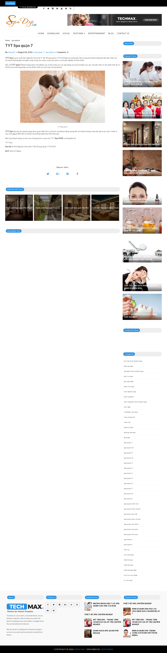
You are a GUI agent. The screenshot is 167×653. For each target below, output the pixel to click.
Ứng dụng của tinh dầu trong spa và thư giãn (141, 229)
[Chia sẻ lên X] (48, 174)
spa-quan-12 (128, 458)
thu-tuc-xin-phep (130, 575)
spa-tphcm (16, 40)
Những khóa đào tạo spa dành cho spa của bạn (141, 83)
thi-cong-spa (129, 555)
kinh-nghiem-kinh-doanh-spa (135, 402)
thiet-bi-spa (128, 560)
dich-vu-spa (128, 376)
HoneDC (12, 52)
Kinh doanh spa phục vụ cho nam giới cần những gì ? (140, 171)
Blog (111, 33)
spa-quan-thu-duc (131, 534)
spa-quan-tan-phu (131, 529)
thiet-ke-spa (128, 565)
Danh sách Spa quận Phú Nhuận (141, 144)
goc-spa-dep (128, 381)
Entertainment (96, 33)
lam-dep (127, 407)
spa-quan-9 (128, 499)
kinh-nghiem (129, 397)
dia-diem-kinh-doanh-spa (133, 371)
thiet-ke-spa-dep (130, 570)
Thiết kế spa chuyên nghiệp (98, 614)
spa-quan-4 (128, 473)
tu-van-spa (128, 580)
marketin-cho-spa (131, 412)
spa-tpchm (128, 539)
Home (41, 33)
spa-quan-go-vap (130, 514)
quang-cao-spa (129, 432)
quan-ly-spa (128, 427)
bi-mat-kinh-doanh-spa (133, 361)
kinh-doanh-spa (130, 392)
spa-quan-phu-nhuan (132, 519)
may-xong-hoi (129, 417)
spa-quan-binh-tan (131, 504)
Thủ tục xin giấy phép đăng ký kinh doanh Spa (140, 286)
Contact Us (123, 33)
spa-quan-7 (40, 52)
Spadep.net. (80, 649)
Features (78, 33)
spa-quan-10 (128, 448)
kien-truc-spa (129, 386)
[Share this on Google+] (57, 174)
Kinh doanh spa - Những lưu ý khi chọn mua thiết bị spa (140, 258)
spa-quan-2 (128, 463)
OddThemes (107, 649)
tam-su (127, 550)
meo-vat (127, 422)
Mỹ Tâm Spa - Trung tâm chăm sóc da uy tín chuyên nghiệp (140, 114)
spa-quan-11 (128, 453)
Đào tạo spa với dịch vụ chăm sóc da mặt (140, 315)
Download (53, 33)
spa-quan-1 (128, 443)
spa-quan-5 (128, 478)
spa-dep (127, 437)
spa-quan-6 (128, 483)
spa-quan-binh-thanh (132, 509)
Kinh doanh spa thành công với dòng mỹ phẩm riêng (142, 200)
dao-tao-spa (128, 366)
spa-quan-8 (128, 494)
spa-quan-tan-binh (131, 524)
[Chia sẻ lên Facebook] (77, 174)
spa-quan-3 (128, 468)
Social (66, 33)
